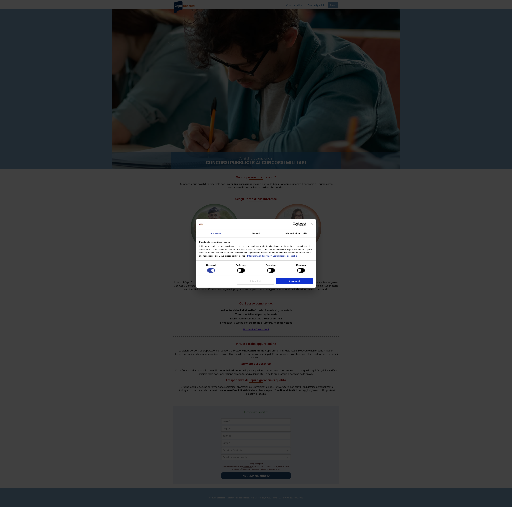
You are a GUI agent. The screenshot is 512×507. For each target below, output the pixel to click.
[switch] (241, 270)
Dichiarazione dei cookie (285, 256)
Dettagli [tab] (256, 233)
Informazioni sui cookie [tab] (296, 233)
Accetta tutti (294, 281)
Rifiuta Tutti (255, 281)
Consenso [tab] (216, 233)
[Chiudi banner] (312, 224)
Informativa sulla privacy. (259, 256)
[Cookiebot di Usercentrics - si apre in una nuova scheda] (294, 224)
